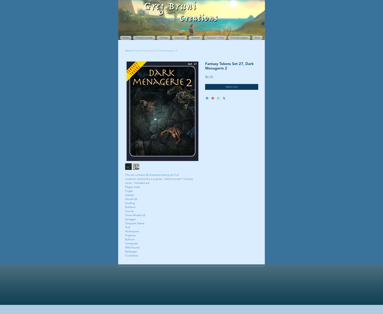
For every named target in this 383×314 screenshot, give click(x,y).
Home (128, 50)
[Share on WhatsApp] (218, 98)
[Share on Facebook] (207, 98)
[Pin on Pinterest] (213, 98)
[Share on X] (224, 98)
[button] (263, 23)
